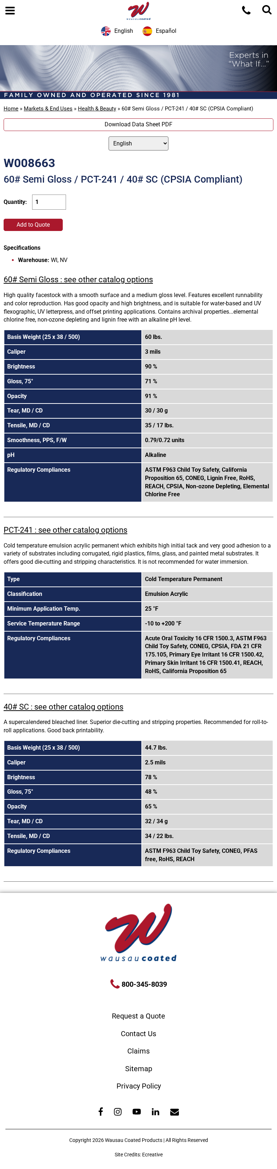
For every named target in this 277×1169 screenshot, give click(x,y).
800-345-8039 (143, 984)
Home (11, 108)
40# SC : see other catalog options (63, 706)
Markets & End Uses (48, 108)
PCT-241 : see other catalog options (65, 530)
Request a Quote (138, 1016)
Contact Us (138, 1033)
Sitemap (138, 1068)
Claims (138, 1051)
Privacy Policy (138, 1086)
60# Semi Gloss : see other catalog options (78, 279)
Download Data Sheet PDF (138, 124)
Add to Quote (33, 224)
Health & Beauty (97, 108)
